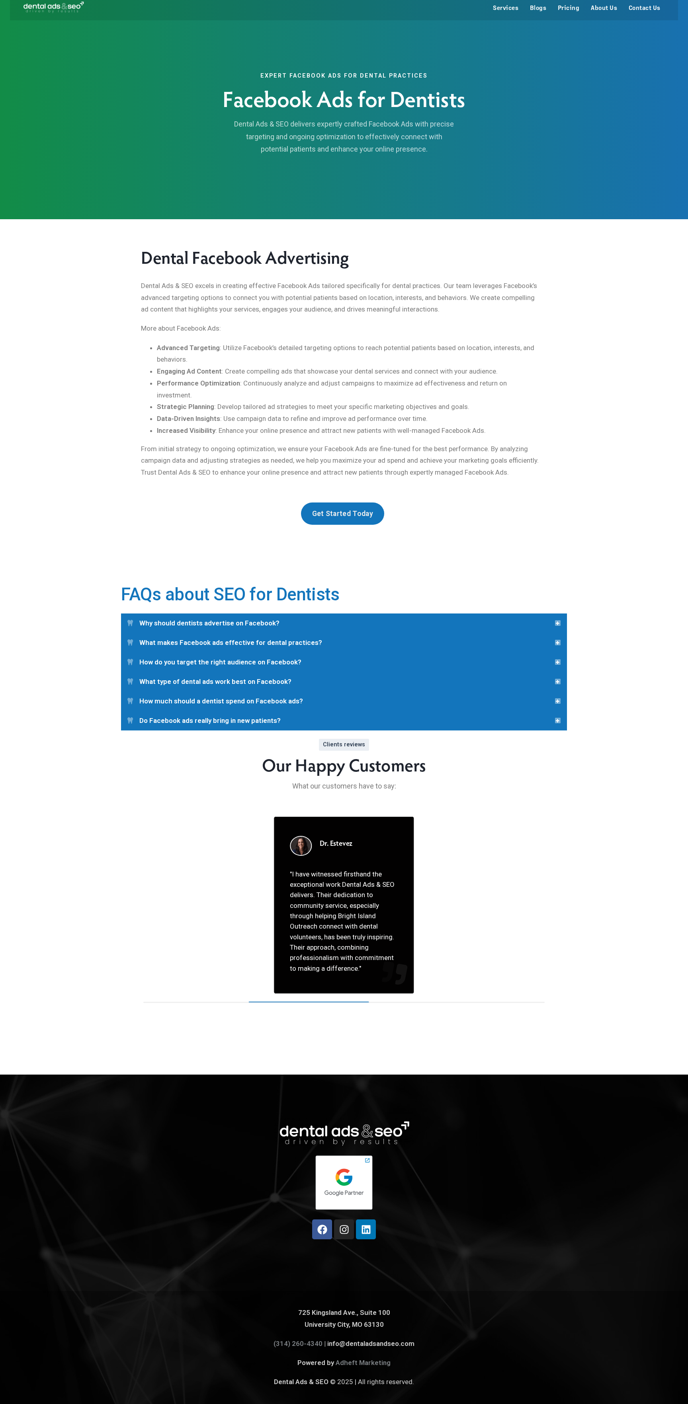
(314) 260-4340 (298, 1344)
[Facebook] (322, 1229)
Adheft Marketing (363, 1363)
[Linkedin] (366, 1229)
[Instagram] (344, 1229)
